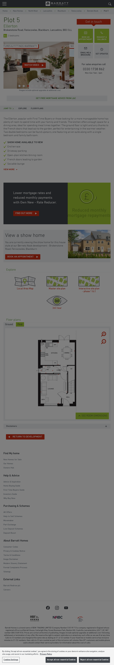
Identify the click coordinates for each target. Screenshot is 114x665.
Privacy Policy (46, 654)
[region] (57, 656)
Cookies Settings (11, 660)
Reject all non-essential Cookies (94, 660)
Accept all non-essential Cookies (61, 660)
